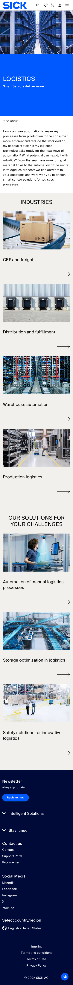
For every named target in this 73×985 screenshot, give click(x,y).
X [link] (3, 901)
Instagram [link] (9, 895)
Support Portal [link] (12, 856)
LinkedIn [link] (8, 883)
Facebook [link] (9, 889)
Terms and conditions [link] (36, 952)
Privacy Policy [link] (36, 965)
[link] (15, 5)
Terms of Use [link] (36, 959)
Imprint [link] (36, 946)
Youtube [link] (8, 908)
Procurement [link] (12, 862)
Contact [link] (8, 850)
